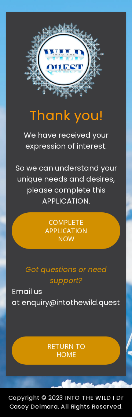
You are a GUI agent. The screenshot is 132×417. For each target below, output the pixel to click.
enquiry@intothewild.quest (71, 302)
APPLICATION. (66, 201)
